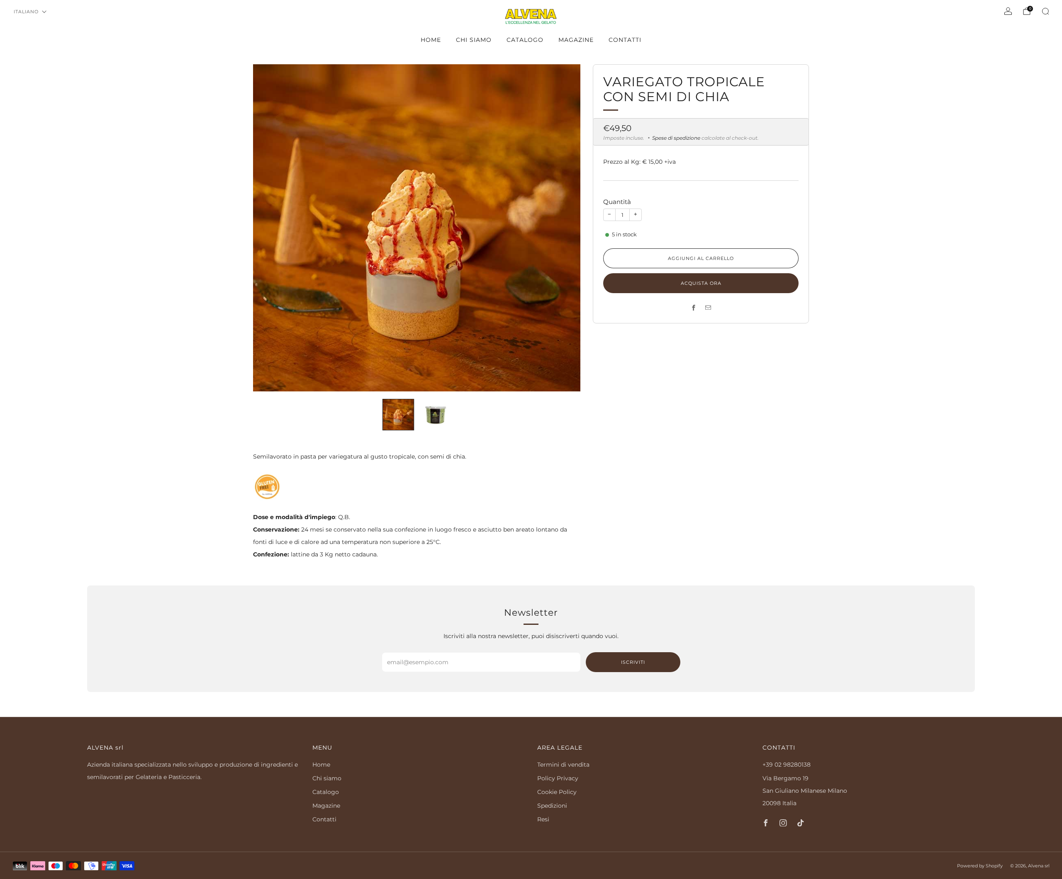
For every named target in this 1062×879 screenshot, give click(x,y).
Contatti (625, 40)
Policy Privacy (557, 778)
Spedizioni (552, 805)
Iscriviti (633, 662)
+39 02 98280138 (786, 764)
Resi (543, 819)
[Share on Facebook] (693, 307)
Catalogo (525, 40)
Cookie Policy (557, 792)
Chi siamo (474, 40)
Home (431, 40)
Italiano (26, 12)
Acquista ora (701, 283)
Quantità (617, 202)
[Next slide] (564, 228)
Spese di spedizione (676, 138)
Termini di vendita (563, 764)
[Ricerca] (1045, 11)
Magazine (576, 40)
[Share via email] (708, 307)
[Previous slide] (269, 228)
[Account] (1008, 11)
